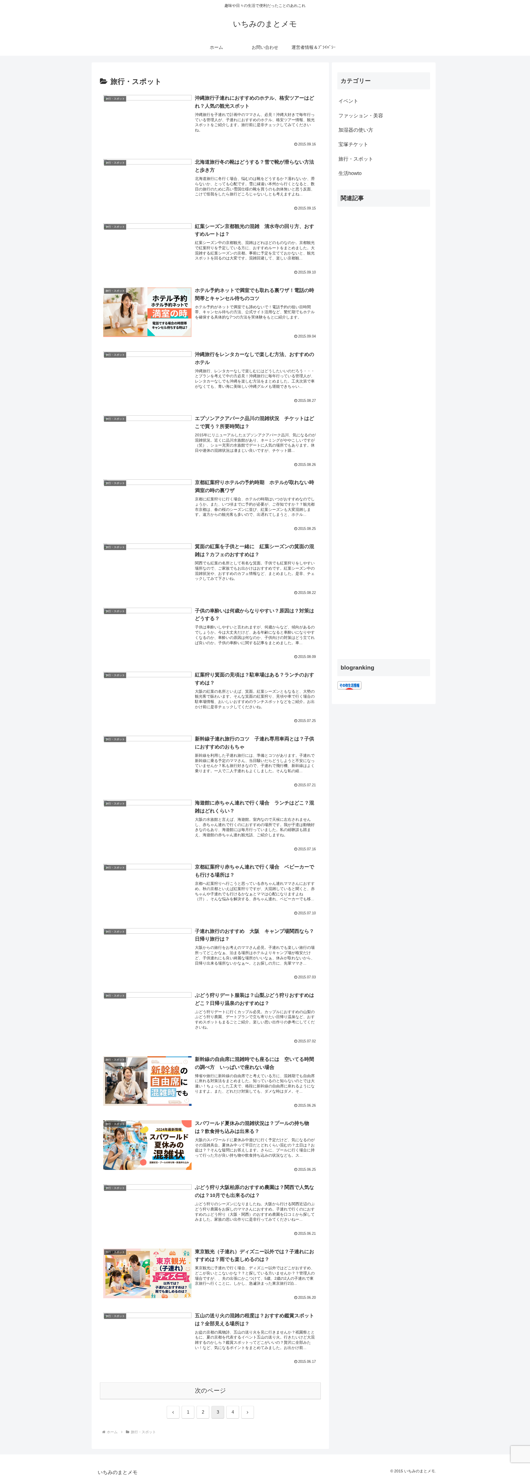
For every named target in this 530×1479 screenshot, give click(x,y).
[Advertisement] (383, 430)
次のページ (210, 1390)
